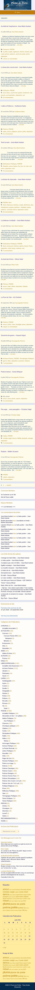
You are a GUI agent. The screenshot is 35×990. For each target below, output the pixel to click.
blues (8, 92)
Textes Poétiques (7, 801)
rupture (18, 398)
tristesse (27, 361)
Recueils (5, 701)
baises (15, 166)
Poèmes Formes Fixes (9, 776)
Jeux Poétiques (8, 721)
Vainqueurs (8, 638)
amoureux (10, 246)
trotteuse (18, 248)
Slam (9, 202)
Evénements (6, 643)
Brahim (29, 889)
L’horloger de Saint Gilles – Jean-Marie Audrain (15, 558)
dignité (18, 894)
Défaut (3, 661)
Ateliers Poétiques (7, 718)
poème (6, 907)
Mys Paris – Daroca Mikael (9, 598)
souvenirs (21, 361)
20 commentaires (8, 212)
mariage (30, 438)
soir (24, 95)
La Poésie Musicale (8, 748)
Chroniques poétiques (9, 726)
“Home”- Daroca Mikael (8, 583)
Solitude (25, 286)
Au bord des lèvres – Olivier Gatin (12, 259)
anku (10, 889)
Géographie (5, 691)
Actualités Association (9, 628)
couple (10, 51)
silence (4, 910)
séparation (4, 56)
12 (13, 933)
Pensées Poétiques (8, 761)
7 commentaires (8, 363)
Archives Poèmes (8, 358)
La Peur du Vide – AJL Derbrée (11, 297)
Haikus (4, 738)
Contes (4, 731)
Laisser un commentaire (10, 58)
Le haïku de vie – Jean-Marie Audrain (12, 570)
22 (25, 936)
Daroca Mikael (12, 894)
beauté (13, 889)
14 (21, 933)
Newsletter (5, 648)
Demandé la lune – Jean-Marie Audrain (13, 573)
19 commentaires (8, 97)
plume (20, 131)
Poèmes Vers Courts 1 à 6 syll (11, 781)
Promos (4, 658)
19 (13, 936)
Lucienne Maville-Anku (17, 898)
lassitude (24, 438)
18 (8, 936)
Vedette (3, 821)
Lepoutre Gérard (6, 525)
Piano (30, 246)
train (13, 168)
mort (10, 901)
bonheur (16, 205)
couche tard (13, 92)
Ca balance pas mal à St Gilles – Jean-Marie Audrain (17, 563)
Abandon (5, 166)
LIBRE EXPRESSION (7, 663)
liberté (4, 898)
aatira (4, 131)
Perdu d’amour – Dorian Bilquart (11, 372)
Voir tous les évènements (9, 616)
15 (25, 933)
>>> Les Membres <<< (8, 507)
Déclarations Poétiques (10, 164)
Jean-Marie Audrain (7, 516)
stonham (16, 910)
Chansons (6, 49)
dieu (32, 205)
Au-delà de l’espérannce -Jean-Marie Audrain (16, 26)
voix (23, 248)
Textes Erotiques (7, 798)
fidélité (19, 438)
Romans (5, 703)
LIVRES (3, 678)
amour (9, 131)
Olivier (13, 286)
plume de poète (20, 54)
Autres (4, 683)
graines (11, 207)
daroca (6, 894)
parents (3, 95)
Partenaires (5, 673)
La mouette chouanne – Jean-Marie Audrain (14, 568)
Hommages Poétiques (9, 743)
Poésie (4, 696)
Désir (21, 894)
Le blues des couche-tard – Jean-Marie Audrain (16, 67)
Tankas (6, 741)
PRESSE (4, 803)
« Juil (4, 947)
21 (21, 936)
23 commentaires (8, 171)
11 (8, 933)
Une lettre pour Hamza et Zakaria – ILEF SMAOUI (16, 580)
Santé (5, 708)
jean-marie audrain (22, 896)
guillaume (14, 131)
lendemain (26, 92)
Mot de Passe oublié (7, 497)
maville (28, 898)
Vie (3, 706)
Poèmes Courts (7, 771)
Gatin (9, 286)
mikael (6, 901)
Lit (24, 166)
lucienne (9, 898)
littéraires (6, 641)
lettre (9, 361)
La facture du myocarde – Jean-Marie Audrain (16, 179)
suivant (8, 485)
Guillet (29, 894)
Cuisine (4, 686)
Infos (3, 646)
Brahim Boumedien (7, 520)
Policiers (5, 698)
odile (22, 901)
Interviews (5, 811)
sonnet (12, 910)
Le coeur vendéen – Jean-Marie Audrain (13, 578)
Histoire (4, 693)
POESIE (12, 49)
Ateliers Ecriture (7, 653)
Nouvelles (5, 753)
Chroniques (5, 808)
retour (2, 168)
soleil (9, 248)
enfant (9, 324)
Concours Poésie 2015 (11, 636)
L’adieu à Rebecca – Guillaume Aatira (13, 106)
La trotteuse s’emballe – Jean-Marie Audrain (15, 220)
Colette (21, 892)
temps (26, 209)
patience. (12, 54)
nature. (16, 901)
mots (13, 901)
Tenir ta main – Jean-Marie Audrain (12, 142)
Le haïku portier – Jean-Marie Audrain (12, 560)
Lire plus (19, 45)
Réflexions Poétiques (8, 791)
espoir (25, 894)
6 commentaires (8, 250)
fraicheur (16, 246)
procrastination (10, 95)
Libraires (5, 671)
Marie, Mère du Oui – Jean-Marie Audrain (13, 585)
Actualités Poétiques (8, 713)
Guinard (5, 896)
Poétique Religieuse (8, 786)
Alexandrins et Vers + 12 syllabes (12, 716)
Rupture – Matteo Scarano (9, 451)
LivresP (4, 813)
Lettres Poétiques (7, 751)
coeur (16, 892)
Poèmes (5, 129)
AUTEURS (4, 656)
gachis (21, 246)
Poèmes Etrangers (8, 773)
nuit (31, 92)
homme (27, 51)
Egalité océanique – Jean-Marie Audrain (13, 565)
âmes (4, 246)
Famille (4, 688)
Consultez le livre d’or (7, 877)
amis (4, 92)
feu (19, 166)
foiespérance (5, 207)
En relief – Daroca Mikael (8, 575)
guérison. (17, 207)
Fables (5, 436)
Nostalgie (18, 324)
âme (26, 910)
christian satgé (7, 438)
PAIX (24, 901)
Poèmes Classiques (8, 768)
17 (4, 936)
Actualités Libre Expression (10, 666)
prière (27, 54)
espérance (16, 51)
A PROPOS (4, 626)
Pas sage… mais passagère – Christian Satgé (16, 409)
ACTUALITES (5, 631)
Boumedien (24, 889)
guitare (20, 92)
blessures (10, 205)
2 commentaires (8, 479)
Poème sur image (7, 763)
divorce (14, 438)
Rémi (25, 908)
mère (13, 324)
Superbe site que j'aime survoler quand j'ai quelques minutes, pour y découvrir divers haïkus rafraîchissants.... (16, 859)
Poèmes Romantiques (9, 778)
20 (17, 936)
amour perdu (11, 398)
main (27, 166)
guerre (5, 361)
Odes (4, 756)
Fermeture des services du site (11, 608)
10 (4, 933)
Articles (4, 806)
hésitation (23, 207)
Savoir (4, 676)
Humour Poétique (7, 746)
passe (29, 207)
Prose (4, 788)
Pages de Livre (6, 758)
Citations (5, 728)
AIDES (3, 651)
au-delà (5, 51)
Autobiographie (6, 681)
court (26, 892)
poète (24, 131)
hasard (26, 246)
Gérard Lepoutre (12, 896)
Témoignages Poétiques (27, 358)
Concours (5, 633)
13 (17, 933)
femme (22, 51)
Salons (4, 816)
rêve (28, 908)
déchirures (27, 205)
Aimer (4, 205)
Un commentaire (8, 134)
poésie (20, 908)
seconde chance (12, 209)
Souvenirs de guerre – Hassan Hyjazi (13, 335)
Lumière (25, 898)
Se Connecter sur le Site (8, 494)
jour (22, 166)
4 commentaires (8, 288)
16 (29, 933)
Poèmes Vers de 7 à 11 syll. (10, 783)
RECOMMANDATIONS (8, 818)
